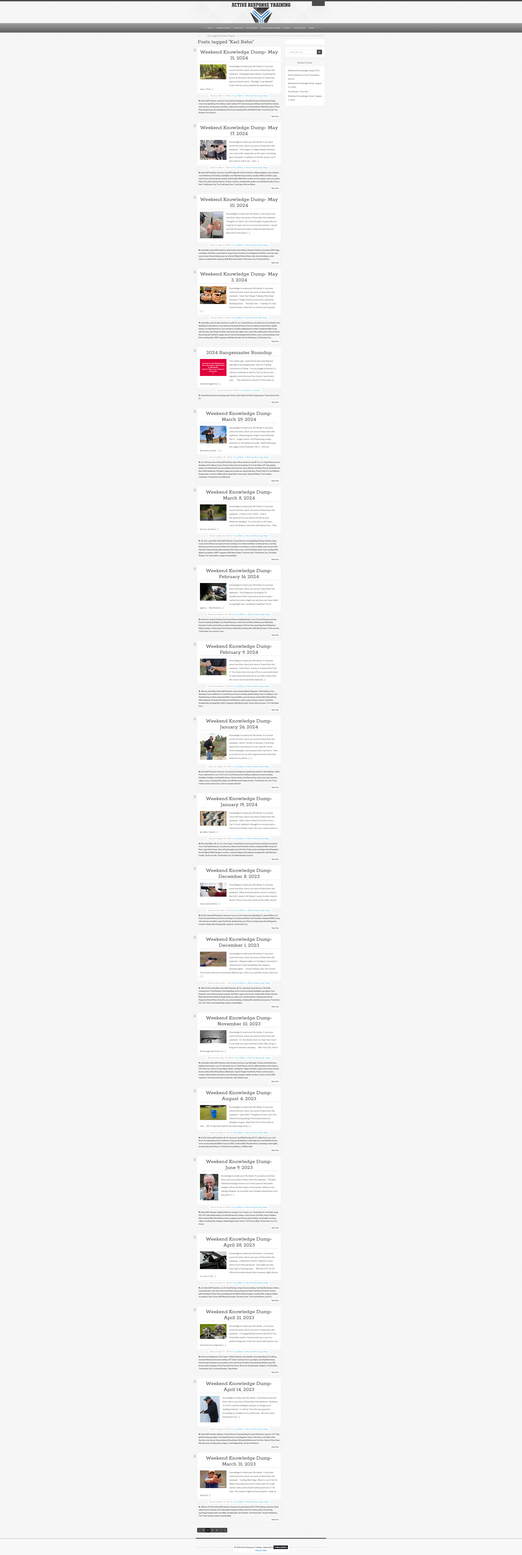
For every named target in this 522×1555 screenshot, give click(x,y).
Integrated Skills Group (268, 329)
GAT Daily (240, 104)
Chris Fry (222, 775)
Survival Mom (243, 1513)
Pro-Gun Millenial (272, 471)
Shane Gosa (262, 550)
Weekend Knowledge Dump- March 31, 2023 (239, 1461)
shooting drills (241, 110)
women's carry (218, 631)
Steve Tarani (259, 1075)
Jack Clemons (204, 107)
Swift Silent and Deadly (233, 259)
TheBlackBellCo (280, 1547)
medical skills (232, 179)
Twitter (318, 3)
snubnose (220, 259)
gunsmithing (254, 104)
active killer (205, 250)
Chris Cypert (228, 844)
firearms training (239, 253)
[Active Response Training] (261, 12)
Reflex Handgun (205, 628)
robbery (201, 781)
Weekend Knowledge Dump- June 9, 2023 (239, 1165)
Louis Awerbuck (249, 697)
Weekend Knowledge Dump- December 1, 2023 (239, 942)
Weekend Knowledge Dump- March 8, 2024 (239, 495)
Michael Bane (255, 107)
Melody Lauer (244, 107)
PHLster (244, 1218)
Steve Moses (214, 1147)
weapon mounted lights (228, 556)
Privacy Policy (261, 1550)
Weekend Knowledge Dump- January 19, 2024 (239, 802)
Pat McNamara (235, 700)
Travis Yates (238, 184)
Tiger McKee (238, 1078)
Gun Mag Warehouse (238, 176)
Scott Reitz (269, 700)
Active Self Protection (208, 101)
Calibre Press (262, 1138)
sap (227, 1000)
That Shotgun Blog (236, 1443)
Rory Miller (222, 1513)
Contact (287, 28)
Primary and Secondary (254, 921)
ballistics (220, 1434)
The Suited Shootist (238, 855)
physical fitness (218, 625)
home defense (212, 994)
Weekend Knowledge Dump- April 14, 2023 (239, 1387)
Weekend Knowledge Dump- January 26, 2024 (239, 724)
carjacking (202, 253)
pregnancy (240, 625)
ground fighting (240, 1141)
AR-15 (239, 173)
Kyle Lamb (230, 332)
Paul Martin (214, 335)
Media (312, 28)
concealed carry (259, 323)
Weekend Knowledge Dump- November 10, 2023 (239, 1021)
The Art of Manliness (249, 338)
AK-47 (225, 1138)
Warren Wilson (249, 184)
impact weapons (224, 994)
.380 (202, 988)
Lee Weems (244, 547)
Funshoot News (265, 326)
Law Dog (270, 253)
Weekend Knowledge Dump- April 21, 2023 (239, 1315)
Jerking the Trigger (242, 1069)
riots (253, 256)
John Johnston (204, 921)
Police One (203, 182)
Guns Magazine (252, 253)
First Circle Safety (254, 465)
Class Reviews (300, 28)
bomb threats (251, 772)
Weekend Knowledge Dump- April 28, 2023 (239, 1242)
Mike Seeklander (209, 471)
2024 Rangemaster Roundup (239, 353)
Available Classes (223, 28)
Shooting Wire (215, 703)
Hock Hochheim (266, 104)
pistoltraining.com (238, 921)
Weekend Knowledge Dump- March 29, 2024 (239, 416)
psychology (258, 625)
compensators (204, 991)
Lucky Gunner (204, 179)
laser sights (239, 332)
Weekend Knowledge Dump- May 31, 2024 (239, 55)
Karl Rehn (224, 107)
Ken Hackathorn (233, 547)
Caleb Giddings (264, 691)
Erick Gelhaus (221, 104)
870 (202, 844)
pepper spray (224, 335)
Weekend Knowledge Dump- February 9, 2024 (239, 649)
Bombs (259, 772)
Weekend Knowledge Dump (257, 95)
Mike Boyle (265, 107)
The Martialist (271, 1366)
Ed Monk (268, 541)
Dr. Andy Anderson (226, 1066)
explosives (255, 775)
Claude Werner (247, 323)
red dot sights (272, 1144)
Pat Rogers (220, 471)
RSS (322, 3)
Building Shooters (244, 619)
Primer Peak (260, 471)
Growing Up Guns (261, 544)
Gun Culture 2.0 (213, 1069)
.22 (202, 462)
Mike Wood (242, 179)
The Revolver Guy (209, 184)
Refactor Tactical (225, 182)
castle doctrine (209, 775)
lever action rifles (250, 332)
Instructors (238, 28)
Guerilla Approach (253, 1141)
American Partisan (254, 250)
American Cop (222, 101)
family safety (231, 104)
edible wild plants (260, 1066)
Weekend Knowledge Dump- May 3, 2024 (239, 277)
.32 (202, 541)
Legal (275, 176)
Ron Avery (221, 1075)
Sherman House (233, 1366)
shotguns (242, 1075)
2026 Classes (252, 28)
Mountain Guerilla (205, 625)
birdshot (262, 101)
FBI (200, 1215)
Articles (257, 390)
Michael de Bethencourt (247, 1440)
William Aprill (247, 1147)
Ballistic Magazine (250, 691)
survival (267, 1075)
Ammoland (266, 250)
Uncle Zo (212, 113)
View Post (275, 116)
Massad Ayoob (214, 179)
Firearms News (228, 465)
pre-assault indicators (248, 997)
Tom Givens (206, 1003)
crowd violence (221, 253)
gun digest (266, 991)
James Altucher (248, 468)
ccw (238, 323)
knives (254, 778)
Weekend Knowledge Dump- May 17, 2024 (239, 131)
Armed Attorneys (270, 1063)
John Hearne (220, 1291)
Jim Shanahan (215, 107)
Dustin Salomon (212, 326)
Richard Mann (245, 256)
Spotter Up (254, 182)
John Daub (238, 1363)
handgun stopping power (243, 329)
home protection (205, 1291)
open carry (271, 179)
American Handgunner (236, 101)
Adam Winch (242, 250)
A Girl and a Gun (210, 462)
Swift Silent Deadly (254, 110)
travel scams (215, 784)
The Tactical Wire (212, 556)
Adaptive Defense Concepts (227, 1212)
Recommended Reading (270, 28)
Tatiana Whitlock (253, 474)
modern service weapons (256, 179)
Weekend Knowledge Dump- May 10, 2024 (239, 202)
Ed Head (261, 541)
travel (207, 784)
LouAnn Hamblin (256, 547)
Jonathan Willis (258, 176)
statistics (210, 553)
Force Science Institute (246, 544)
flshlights (210, 778)
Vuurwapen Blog (218, 1003)
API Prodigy (232, 173)
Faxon (219, 465)
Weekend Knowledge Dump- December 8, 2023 (239, 873)
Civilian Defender (234, 1357)
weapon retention (234, 784)
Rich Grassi (231, 110)
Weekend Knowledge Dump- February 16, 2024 (239, 574)
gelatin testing (253, 694)
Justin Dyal (241, 622)
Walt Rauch (226, 477)
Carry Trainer (243, 1212)
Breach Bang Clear (219, 619)
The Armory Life (268, 110)
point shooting (252, 1218)
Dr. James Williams (268, 915)
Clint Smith (211, 253)
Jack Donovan (250, 1215)
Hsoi (213, 1291)
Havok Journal (236, 468)
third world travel (226, 1078)
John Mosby (213, 332)
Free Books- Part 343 (298, 91)
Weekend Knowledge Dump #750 (303, 70)
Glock (247, 104)
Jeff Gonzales (204, 332)
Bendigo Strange (252, 101)
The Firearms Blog (252, 1221)
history (249, 176)
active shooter (231, 250)
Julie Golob (241, 395)
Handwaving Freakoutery (208, 1363)
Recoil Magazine (220, 110)
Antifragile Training (255, 1063)
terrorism (262, 703)
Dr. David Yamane (262, 619)
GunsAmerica (225, 846)
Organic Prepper (240, 1072)
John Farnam (231, 395)
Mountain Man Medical (220, 700)
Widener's (238, 1147)
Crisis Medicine (204, 176)
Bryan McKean (232, 619)
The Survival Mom (262, 259)
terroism (250, 781)
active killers (208, 844)
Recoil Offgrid (234, 256)
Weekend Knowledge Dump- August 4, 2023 (239, 1096)
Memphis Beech (252, 1144)
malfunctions (233, 107)
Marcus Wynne (274, 332)
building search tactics (207, 1066)
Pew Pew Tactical (246, 849)
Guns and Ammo (227, 329)
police (272, 107)
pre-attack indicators (247, 471)
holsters (276, 104)
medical (224, 179)
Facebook (314, 3)
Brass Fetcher (248, 173)
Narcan (227, 1218)
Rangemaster (208, 110)
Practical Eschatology (237, 335)
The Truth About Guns (225, 184)
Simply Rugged (229, 1221)
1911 (205, 541)
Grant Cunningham (266, 694)
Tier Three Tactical (206, 1516)
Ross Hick (221, 1000)
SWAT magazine (220, 338)
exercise (273, 619)
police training (212, 182)
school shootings (262, 256)
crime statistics (273, 173)
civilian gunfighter (260, 173)
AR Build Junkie (245, 1138)
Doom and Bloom (213, 694)
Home (210, 28)
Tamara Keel (269, 395)
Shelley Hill (221, 474)
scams (259, 335)
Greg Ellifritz (237, 95)
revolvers (235, 182)
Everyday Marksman (237, 326)
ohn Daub (248, 1291)
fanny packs (219, 544)
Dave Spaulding (209, 104)
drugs (230, 253)
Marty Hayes (212, 849)
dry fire (237, 991)
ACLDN (203, 915)
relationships (216, 628)
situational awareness (261, 1000)
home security (204, 1144)
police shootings (259, 849)
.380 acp (204, 691)
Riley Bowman (204, 1443)
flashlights (226, 176)
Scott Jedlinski (248, 852)
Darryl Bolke (270, 323)
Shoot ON (243, 1366)
